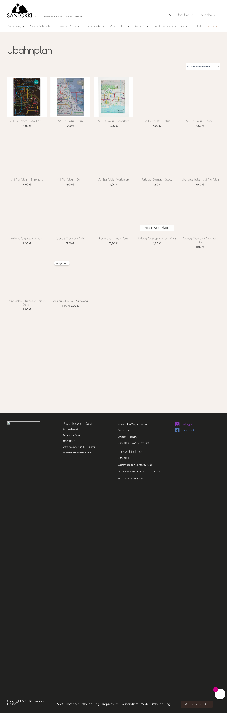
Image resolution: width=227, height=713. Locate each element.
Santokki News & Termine (133, 443)
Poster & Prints (67, 26)
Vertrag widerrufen (196, 704)
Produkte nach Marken (169, 26)
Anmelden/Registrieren (132, 424)
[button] (170, 10)
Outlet (197, 26)
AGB (60, 704)
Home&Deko (93, 26)
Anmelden (205, 15)
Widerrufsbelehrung (155, 704)
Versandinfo (129, 704)
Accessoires (118, 26)
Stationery (14, 26)
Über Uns (183, 15)
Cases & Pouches (41, 26)
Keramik (140, 26)
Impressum (110, 704)
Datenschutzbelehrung (82, 704)
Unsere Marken (127, 436)
